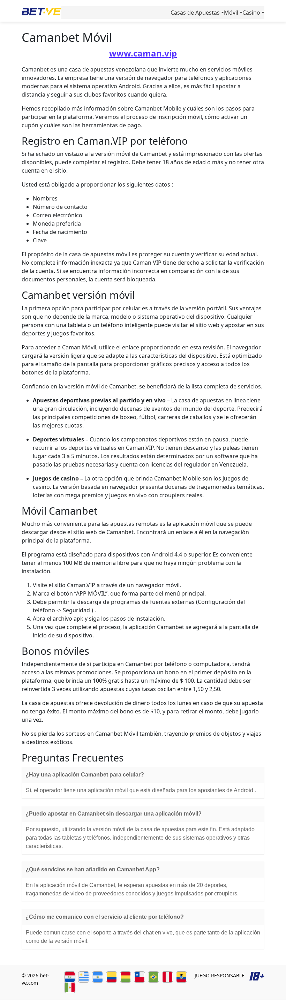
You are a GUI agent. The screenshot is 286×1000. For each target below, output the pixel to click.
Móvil (231, 12)
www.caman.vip (143, 53)
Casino (251, 12)
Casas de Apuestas (195, 12)
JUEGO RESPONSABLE (219, 975)
